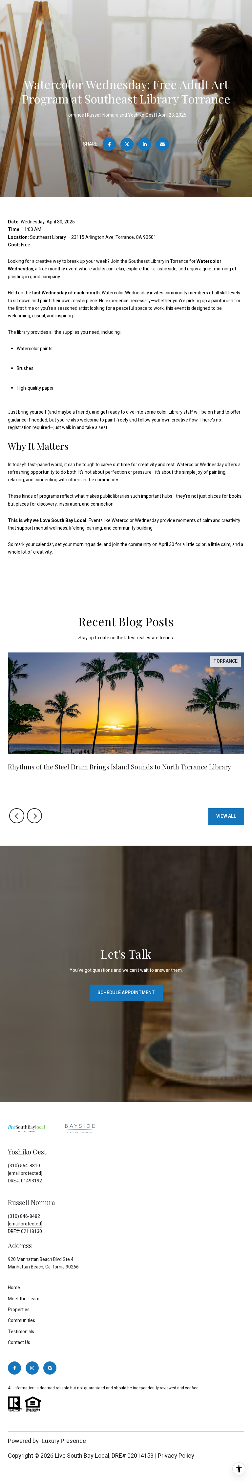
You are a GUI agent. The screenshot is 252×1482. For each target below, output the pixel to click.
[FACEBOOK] (14, 1368)
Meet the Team (23, 1298)
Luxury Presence (64, 1441)
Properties (19, 1309)
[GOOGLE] (49, 1368)
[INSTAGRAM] (32, 1368)
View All (226, 816)
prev (16, 815)
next (34, 815)
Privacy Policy (176, 1455)
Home (14, 1287)
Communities (21, 1320)
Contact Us (19, 1342)
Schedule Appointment (126, 992)
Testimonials (21, 1331)
